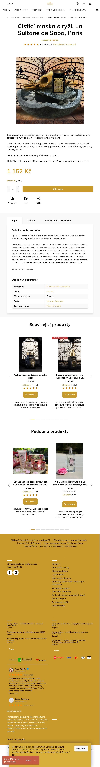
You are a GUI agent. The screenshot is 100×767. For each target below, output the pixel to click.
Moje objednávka (60, 571)
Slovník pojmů (59, 599)
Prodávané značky (61, 602)
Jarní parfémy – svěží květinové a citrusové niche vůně (25, 624)
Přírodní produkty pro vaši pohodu (70, 540)
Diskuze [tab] (31, 220)
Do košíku (59, 189)
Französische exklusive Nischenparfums (63, 543)
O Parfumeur (58, 574)
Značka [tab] (58, 220)
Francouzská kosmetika (58, 286)
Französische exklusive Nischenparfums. (26, 717)
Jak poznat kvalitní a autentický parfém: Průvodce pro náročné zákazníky (69, 641)
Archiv (11, 649)
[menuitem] (6, 10)
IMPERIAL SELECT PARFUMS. (21, 720)
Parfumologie (58, 606)
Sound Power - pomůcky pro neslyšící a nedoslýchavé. (26, 726)
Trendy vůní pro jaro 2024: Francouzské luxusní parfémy (26, 639)
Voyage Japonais (55, 301)
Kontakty (56, 564)
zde (13, 755)
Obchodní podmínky (61, 591)
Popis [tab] (14, 220)
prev (9, 377)
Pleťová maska (54, 306)
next (91, 377)
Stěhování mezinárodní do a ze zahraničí (30, 540)
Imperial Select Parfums (28, 543)
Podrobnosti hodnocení (64, 44)
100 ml (50, 291)
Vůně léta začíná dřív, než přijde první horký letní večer (72, 624)
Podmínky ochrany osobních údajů (68, 595)
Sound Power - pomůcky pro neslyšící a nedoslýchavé (51, 546)
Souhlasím (81, 748)
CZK (8, 4)
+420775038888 (14, 567)
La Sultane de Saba (50, 40)
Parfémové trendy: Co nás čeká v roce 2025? (26, 632)
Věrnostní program (61, 588)
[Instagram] (16, 572)
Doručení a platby (60, 567)
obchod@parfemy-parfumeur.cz (22, 564)
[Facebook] (10, 572)
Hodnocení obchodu (62, 578)
